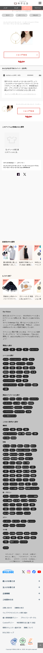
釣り (21, 384)
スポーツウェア (28, 407)
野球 (25, 380)
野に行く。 (8, 559)
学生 (6, 541)
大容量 (19, 463)
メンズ (5, 8)
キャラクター (23, 541)
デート (6, 363)
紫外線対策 (6, 458)
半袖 (12, 471)
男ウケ (6, 484)
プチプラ (34, 484)
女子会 (32, 368)
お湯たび (33, 554)
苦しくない (6, 446)
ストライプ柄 (32, 500)
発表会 (27, 372)
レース (12, 504)
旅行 (6, 368)
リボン (25, 504)
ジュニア (5, 533)
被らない (5, 454)
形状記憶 (13, 438)
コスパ (6, 488)
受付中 (8, 15)
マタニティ (20, 372)
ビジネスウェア (34, 399)
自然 (33, 509)
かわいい (12, 509)
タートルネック (14, 496)
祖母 (13, 537)
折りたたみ (25, 467)
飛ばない (26, 446)
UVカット (6, 429)
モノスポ (33, 556)
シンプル (19, 509)
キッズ (16, 8)
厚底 (12, 479)
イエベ (19, 479)
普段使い (12, 513)
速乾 (26, 429)
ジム (25, 376)
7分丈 (5, 475)
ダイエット (28, 384)
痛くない (21, 454)
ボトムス (19, 399)
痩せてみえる (13, 454)
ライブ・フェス (21, 363)
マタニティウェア (19, 411)
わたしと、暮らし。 (11, 556)
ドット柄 (5, 504)
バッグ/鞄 (24, 403)
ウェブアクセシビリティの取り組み (15, 613)
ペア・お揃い (13, 488)
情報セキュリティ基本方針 (12, 627)
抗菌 (35, 433)
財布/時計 (31, 403)
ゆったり (12, 463)
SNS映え (21, 488)
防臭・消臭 (21, 433)
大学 (19, 368)
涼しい (12, 450)
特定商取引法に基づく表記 (26, 622)
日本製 (12, 475)
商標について (28, 627)
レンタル (5, 479)
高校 (12, 368)
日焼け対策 (14, 458)
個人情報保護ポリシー (10, 618)
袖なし (33, 471)
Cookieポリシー (8, 622)
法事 (6, 389)
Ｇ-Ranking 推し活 (27, 561)
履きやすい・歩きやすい (23, 450)
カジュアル (26, 509)
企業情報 (6, 593)
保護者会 (5, 372)
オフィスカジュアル (15, 359)
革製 (32, 504)
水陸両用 (28, 433)
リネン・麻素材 (7, 500)
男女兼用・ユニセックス (32, 488)
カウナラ (16, 559)
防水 (19, 429)
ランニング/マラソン (9, 380)
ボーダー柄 (16, 500)
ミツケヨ (24, 559)
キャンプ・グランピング (10, 384)
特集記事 (35, 15)
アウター (12, 399)
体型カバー (26, 475)
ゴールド (12, 525)
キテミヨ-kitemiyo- (8, 162)
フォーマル (27, 513)
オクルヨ (25, 554)
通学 (6, 376)
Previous (4, 254)
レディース (27, 8)
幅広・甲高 (26, 471)
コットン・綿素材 (32, 496)
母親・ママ (6, 537)
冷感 (13, 429)
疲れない (33, 446)
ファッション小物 (8, 407)
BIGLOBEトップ (8, 632)
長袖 (19, 471)
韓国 (19, 475)
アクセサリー (18, 407)
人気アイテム (21, 15)
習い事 (33, 372)
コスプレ (5, 547)
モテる (32, 479)
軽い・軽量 (26, 463)
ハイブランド (13, 484)
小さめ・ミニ (29, 458)
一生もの (21, 484)
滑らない (13, 446)
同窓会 (12, 363)
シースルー (23, 496)
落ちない (34, 450)
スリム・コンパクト (8, 467)
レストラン (30, 363)
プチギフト (34, 533)
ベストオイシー (23, 556)
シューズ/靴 (16, 403)
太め (6, 463)
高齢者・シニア (14, 541)
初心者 (27, 533)
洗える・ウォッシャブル (10, 433)
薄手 (6, 471)
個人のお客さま (9, 581)
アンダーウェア (7, 403)
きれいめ (5, 513)
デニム (6, 496)
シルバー (5, 525)
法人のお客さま (9, 587)
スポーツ (19, 376)
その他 (28, 411)
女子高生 (12, 533)
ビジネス (5, 359)
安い (28, 484)
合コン (31, 359)
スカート (25, 399)
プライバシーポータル (28, 618)
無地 (6, 509)
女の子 (27, 537)
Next (39, 254)
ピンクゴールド (21, 525)
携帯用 (18, 467)
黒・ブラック (16, 521)
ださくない (28, 454)
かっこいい (20, 513)
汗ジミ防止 (6, 438)
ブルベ (25, 479)
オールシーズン (34, 349)
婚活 (25, 368)
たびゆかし (32, 559)
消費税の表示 (19, 608)
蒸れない (20, 446)
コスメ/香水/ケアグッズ (9, 416)
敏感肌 (33, 475)
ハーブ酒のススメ (15, 561)
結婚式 (35, 384)
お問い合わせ (7, 608)
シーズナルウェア (8, 411)
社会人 (33, 537)
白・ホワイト (7, 521)
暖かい (6, 450)
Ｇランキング (9, 554)
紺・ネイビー (31, 521)
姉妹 (20, 537)
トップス (5, 399)
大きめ (21, 458)
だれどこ (18, 554)
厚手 (33, 467)
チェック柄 (24, 500)
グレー (23, 521)
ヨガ (19, 380)
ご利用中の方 (8, 599)
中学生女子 (20, 533)
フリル (19, 504)
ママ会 (12, 372)
